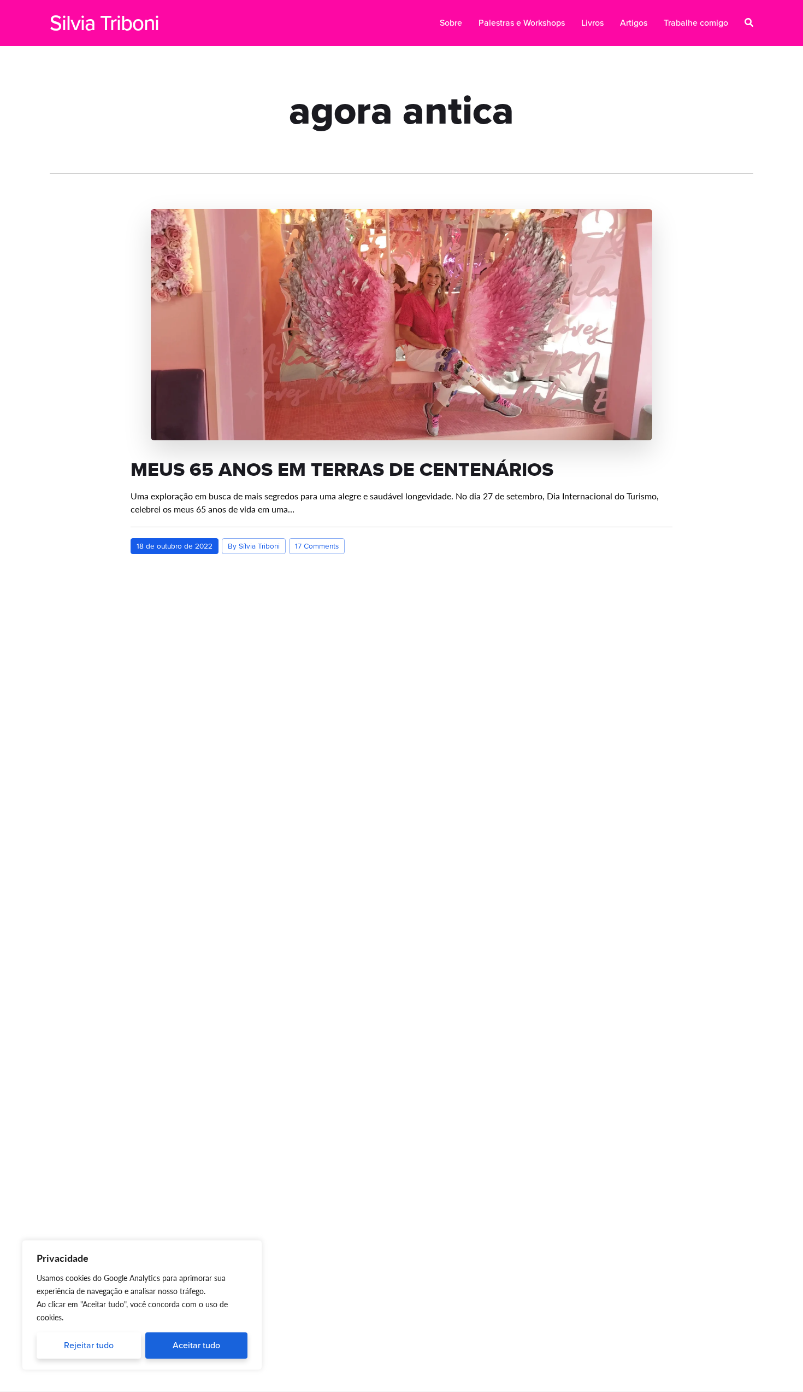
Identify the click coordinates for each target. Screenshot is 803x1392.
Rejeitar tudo (89, 1345)
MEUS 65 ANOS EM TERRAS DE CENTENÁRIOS (342, 469)
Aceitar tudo (196, 1345)
